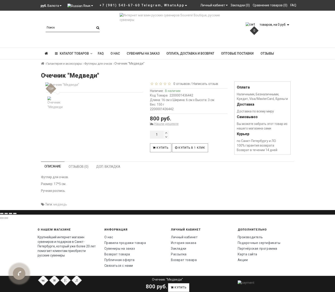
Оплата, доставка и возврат (190, 53)
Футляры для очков (98, 63)
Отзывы (267, 53)
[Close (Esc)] (2, 213)
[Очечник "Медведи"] (93, 84)
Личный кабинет (184, 237)
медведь (60, 204)
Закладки (178, 248)
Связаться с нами (118, 265)
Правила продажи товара (125, 243)
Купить (162, 147)
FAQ (101, 53)
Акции (243, 260)
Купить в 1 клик (191, 147)
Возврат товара (117, 254)
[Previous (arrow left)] (2, 218)
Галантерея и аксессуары (64, 63)
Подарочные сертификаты (259, 243)
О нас (115, 53)
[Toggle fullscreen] (10, 213)
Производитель (250, 237)
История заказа (183, 243)
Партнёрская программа (258, 248)
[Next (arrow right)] (6, 218)
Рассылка (179, 254)
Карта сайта (248, 254)
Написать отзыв (205, 84)
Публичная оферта (119, 260)
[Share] (6, 213)
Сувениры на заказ (143, 53)
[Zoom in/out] (15, 213)
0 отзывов (181, 84)
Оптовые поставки (237, 53)
